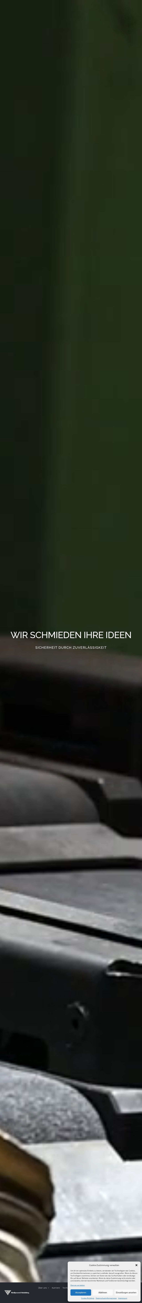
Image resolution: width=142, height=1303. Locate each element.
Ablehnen (102, 1292)
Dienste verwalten (77, 1285)
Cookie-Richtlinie (87, 1298)
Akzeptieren (80, 1292)
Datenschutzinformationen (106, 1298)
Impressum (122, 1298)
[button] (136, 1265)
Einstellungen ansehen (126, 1292)
